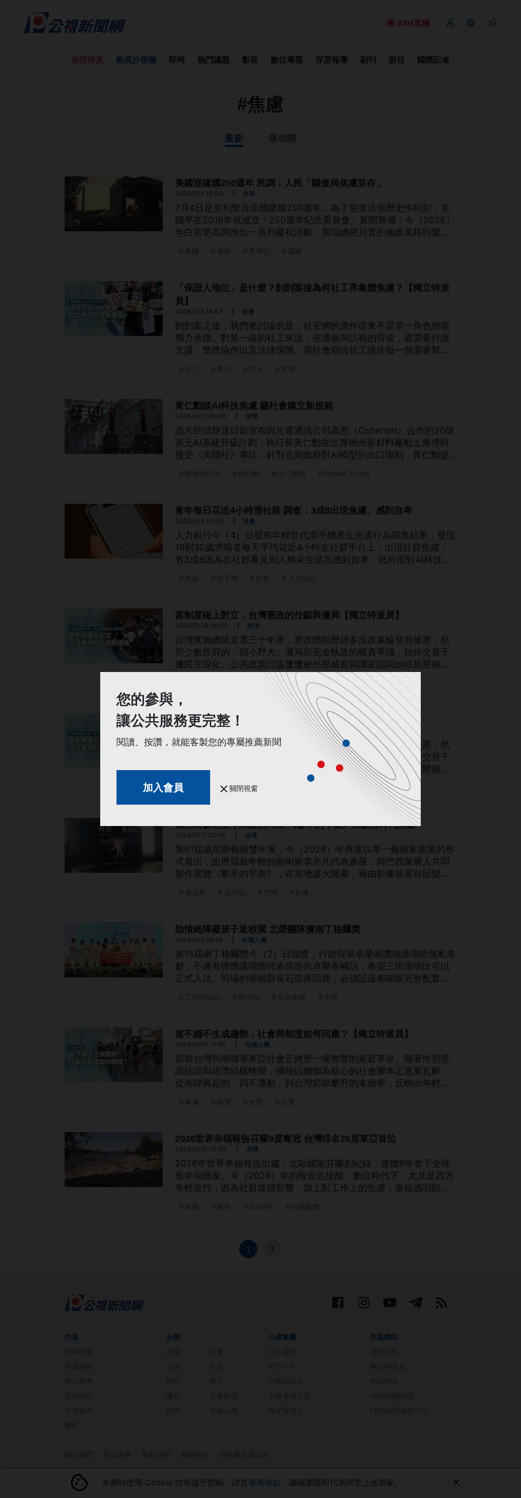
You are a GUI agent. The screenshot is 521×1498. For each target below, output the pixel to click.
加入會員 (163, 787)
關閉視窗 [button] (242, 788)
